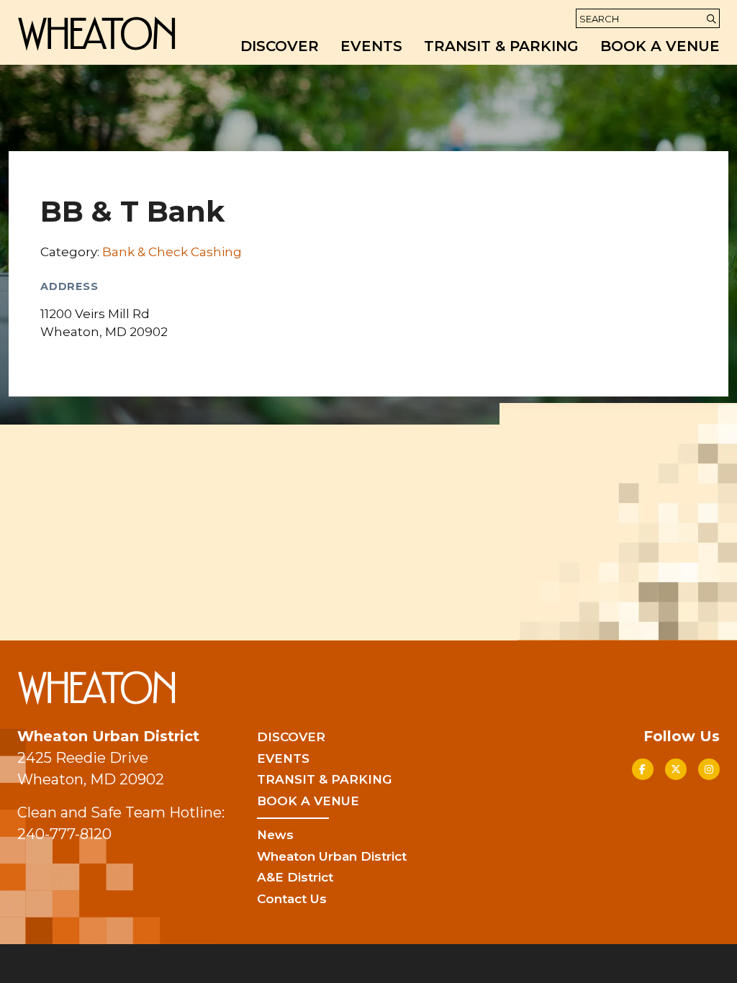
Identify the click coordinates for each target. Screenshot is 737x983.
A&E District (295, 877)
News (275, 835)
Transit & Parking (501, 46)
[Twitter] (676, 769)
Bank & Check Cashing (172, 252)
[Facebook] (643, 769)
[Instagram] (709, 769)
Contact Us (292, 899)
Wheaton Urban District (332, 856)
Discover (279, 46)
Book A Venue (660, 46)
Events (371, 46)
